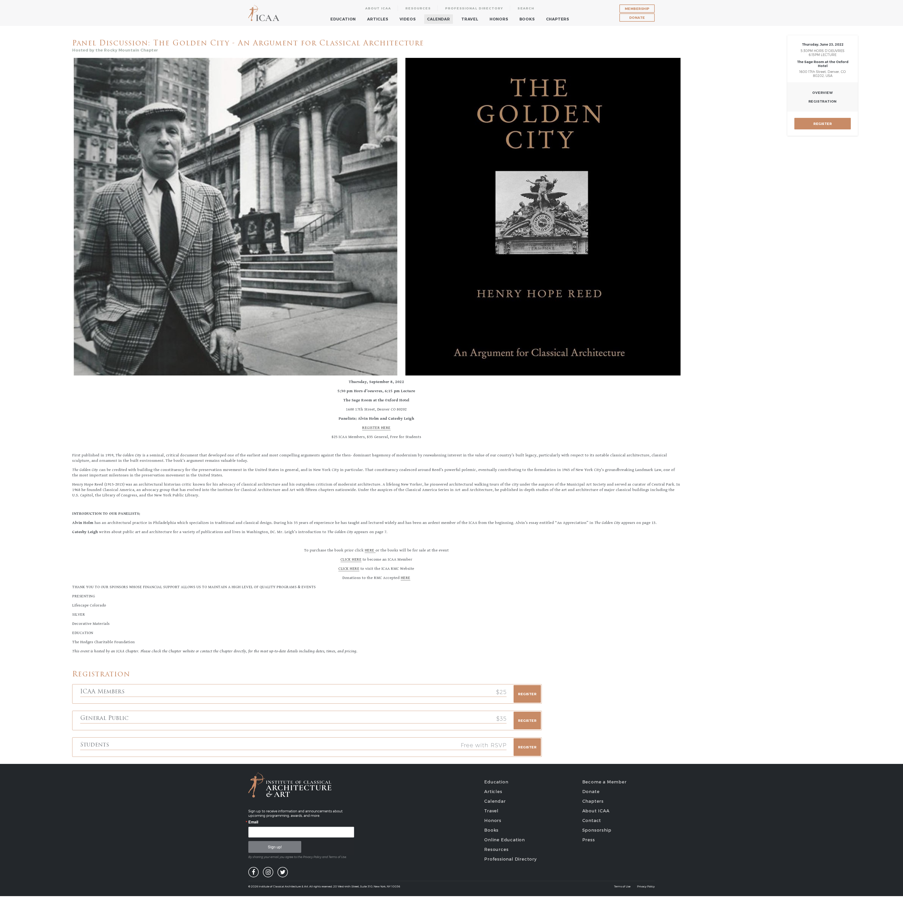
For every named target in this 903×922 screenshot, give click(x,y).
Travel (469, 19)
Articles (377, 19)
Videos (408, 19)
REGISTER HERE (376, 427)
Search (526, 8)
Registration (822, 101)
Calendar (438, 19)
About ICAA (378, 8)
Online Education (504, 839)
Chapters (557, 19)
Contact (591, 820)
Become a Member (604, 781)
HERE (370, 550)
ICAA (264, 13)
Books (527, 19)
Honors (499, 19)
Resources (418, 8)
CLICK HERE (351, 559)
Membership (637, 9)
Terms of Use (622, 886)
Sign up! (275, 847)
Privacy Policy (646, 886)
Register (822, 124)
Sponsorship (596, 829)
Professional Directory (474, 8)
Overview (822, 93)
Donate (637, 18)
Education (343, 19)
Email (253, 822)
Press (588, 839)
